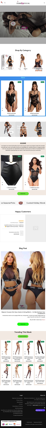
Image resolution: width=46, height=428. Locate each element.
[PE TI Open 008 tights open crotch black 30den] (40, 347)
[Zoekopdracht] (5, 2)
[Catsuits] (23, 62)
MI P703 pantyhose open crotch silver (39, 381)
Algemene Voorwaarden (17, 398)
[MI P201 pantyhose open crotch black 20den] (6, 371)
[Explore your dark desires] (23, 129)
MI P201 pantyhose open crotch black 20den (6, 382)
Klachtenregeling (19, 408)
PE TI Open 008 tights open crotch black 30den (40, 358)
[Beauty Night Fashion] (7, 62)
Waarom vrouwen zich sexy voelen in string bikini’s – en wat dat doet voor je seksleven (23, 312)
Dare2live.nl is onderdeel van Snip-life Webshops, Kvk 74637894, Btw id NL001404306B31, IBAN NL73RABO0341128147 (12, 412)
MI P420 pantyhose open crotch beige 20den (6, 358)
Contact (21, 404)
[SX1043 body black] (34, 96)
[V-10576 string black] (11, 170)
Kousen (10, 132)
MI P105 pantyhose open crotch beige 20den (17, 382)
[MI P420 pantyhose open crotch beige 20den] (6, 347)
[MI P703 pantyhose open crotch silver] (40, 371)
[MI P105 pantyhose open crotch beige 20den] (17, 371)
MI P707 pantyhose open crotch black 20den (28, 382)
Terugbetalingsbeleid (18, 415)
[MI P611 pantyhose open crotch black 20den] (28, 347)
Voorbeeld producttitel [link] (14, 232)
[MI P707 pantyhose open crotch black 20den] (28, 371)
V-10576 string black (11, 187)
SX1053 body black (11, 113)
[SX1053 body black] (11, 96)
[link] (21, 233)
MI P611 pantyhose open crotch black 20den (28, 358)
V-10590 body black (34, 187)
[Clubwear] (38, 129)
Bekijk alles (23, 193)
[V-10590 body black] (34, 170)
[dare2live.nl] (23, 2)
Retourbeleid (20, 402)
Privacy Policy (19, 400)
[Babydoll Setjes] (38, 62)
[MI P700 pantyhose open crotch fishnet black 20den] (17, 347)
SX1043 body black (34, 113)
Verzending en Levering (17, 406)
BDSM (19, 132)
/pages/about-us (41, 405)
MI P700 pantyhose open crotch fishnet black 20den (17, 358)
